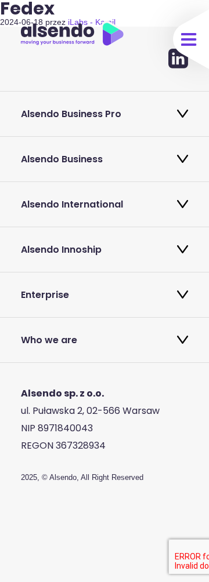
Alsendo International (72, 204)
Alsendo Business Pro (71, 114)
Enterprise (45, 294)
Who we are (49, 340)
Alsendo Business (62, 159)
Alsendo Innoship (61, 249)
